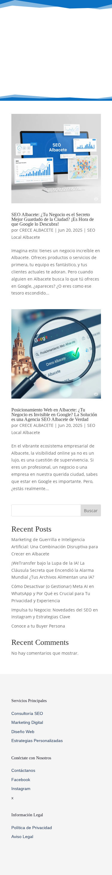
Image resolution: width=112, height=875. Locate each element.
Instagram (20, 788)
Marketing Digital (27, 722)
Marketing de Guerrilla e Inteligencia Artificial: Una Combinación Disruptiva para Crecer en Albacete (54, 547)
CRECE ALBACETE (36, 230)
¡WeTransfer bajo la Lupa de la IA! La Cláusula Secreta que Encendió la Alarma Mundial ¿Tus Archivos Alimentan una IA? (52, 570)
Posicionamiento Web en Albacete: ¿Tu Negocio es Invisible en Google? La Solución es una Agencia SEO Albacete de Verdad (54, 414)
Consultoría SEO (27, 713)
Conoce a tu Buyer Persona (38, 626)
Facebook (20, 779)
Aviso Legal (22, 836)
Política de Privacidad (31, 827)
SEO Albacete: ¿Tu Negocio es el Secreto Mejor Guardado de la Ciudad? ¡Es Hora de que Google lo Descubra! (52, 219)
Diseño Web (22, 731)
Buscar (91, 510)
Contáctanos (23, 770)
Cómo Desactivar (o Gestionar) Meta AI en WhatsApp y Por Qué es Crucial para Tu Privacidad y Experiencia (52, 593)
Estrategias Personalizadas (37, 740)
